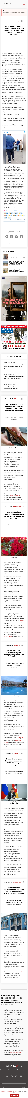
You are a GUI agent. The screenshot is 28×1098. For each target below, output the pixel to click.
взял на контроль (15, 495)
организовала (8, 636)
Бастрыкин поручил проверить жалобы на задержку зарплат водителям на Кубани (14, 366)
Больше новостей (14, 244)
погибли (21, 972)
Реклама (3, 1070)
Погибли (21, 620)
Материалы (11, 1070)
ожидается (20, 737)
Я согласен (14, 1095)
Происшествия (17, 506)
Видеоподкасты (22, 1070)
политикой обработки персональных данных (14, 1091)
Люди (18, 21)
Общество (17, 398)
